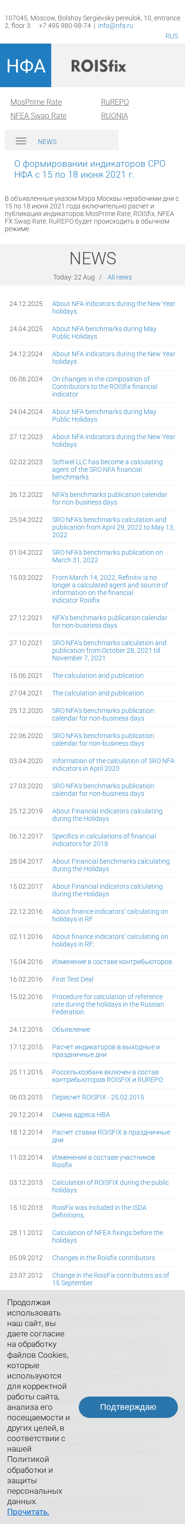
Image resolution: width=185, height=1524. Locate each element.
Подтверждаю (128, 1407)
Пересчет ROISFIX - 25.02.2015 (98, 1097)
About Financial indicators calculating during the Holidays (107, 814)
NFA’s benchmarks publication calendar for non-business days (109, 498)
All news (120, 277)
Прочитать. (28, 1511)
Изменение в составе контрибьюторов (112, 961)
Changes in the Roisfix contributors (103, 1258)
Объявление (71, 1029)
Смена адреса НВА (81, 1114)
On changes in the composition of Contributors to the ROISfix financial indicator (104, 386)
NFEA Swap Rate (38, 115)
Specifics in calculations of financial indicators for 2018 (104, 840)
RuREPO (115, 102)
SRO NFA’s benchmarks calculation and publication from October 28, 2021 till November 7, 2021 (109, 650)
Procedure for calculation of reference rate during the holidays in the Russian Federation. (108, 1004)
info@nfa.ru (115, 25)
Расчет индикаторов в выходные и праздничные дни (106, 1050)
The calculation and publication (98, 675)
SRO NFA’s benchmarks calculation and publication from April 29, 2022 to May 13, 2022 (113, 527)
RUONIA (114, 115)
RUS (172, 36)
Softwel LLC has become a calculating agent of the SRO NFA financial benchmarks (107, 469)
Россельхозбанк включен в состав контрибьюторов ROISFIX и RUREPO (107, 1075)
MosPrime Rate (36, 102)
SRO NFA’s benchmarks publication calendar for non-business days (103, 714)
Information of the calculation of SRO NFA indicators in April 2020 (113, 764)
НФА (26, 66)
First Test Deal (72, 979)
